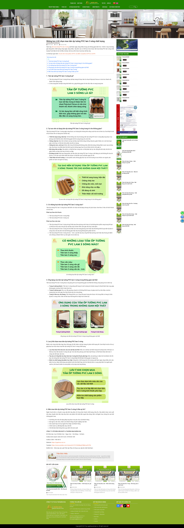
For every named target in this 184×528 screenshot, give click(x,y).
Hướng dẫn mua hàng (99, 512)
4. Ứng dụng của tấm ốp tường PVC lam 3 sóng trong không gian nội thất (68, 67)
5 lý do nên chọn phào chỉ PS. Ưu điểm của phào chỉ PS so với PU (77, 53)
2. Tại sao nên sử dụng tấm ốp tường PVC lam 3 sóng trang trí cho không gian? (69, 63)
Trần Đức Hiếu (61, 454)
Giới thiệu (79, 3)
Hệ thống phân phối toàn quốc (101, 505)
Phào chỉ (64, 7)
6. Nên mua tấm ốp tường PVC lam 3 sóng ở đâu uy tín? (63, 71)
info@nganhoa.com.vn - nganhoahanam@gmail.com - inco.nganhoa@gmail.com (77, 517)
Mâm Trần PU (96, 7)
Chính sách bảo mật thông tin (100, 507)
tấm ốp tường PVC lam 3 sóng (60, 47)
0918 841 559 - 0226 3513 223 (81, 511)
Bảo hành (96, 516)
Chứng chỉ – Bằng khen (99, 514)
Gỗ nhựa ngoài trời (74, 7)
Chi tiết (124, 59)
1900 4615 (76, 513)
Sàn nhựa (104, 7)
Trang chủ (73, 3)
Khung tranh (86, 7)
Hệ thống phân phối (114, 7)
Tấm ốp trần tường (54, 7)
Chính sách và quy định (99, 509)
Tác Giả (96, 521)
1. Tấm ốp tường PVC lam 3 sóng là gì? (58, 61)
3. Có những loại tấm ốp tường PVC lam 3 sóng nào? (62, 65)
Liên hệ (109, 3)
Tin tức (104, 3)
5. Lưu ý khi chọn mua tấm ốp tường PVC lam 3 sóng (62, 69)
